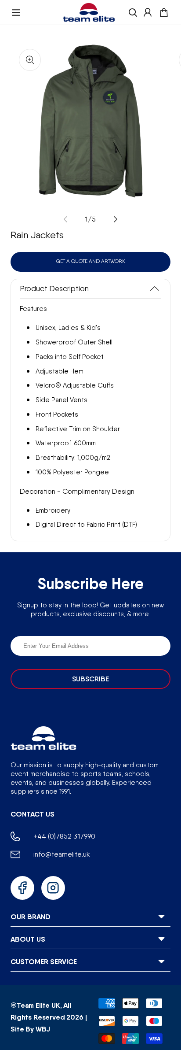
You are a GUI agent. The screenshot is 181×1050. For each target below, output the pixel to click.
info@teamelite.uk (61, 854)
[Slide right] (115, 219)
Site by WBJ (30, 1028)
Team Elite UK (38, 1005)
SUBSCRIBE (90, 679)
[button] (16, 12)
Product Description (54, 288)
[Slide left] (65, 219)
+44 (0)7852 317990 (64, 836)
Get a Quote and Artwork (90, 261)
